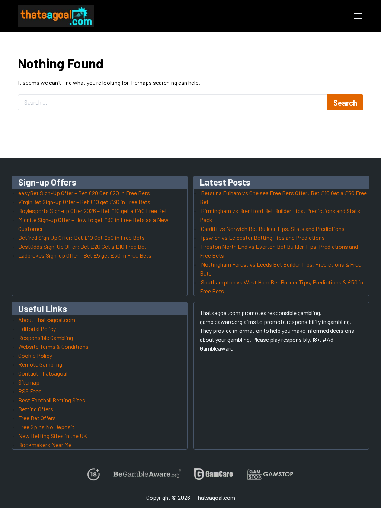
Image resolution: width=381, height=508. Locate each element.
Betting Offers (35, 408)
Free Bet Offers (37, 417)
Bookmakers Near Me (44, 444)
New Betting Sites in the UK (52, 435)
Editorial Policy (37, 328)
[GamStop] (270, 474)
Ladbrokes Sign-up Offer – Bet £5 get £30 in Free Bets (84, 255)
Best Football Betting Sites (51, 399)
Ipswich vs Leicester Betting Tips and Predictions (263, 237)
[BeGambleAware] (146, 474)
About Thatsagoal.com (46, 319)
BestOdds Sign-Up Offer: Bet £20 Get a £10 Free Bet (82, 246)
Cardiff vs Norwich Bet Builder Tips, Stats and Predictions (273, 228)
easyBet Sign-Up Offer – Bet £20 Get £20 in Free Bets (84, 192)
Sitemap (28, 382)
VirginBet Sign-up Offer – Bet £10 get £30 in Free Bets (84, 201)
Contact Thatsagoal (42, 373)
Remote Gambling (40, 364)
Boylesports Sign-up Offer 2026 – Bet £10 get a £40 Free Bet (92, 210)
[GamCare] (213, 474)
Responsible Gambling (45, 337)
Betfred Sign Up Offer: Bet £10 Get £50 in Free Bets (81, 237)
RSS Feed (30, 391)
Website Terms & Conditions (53, 346)
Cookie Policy (35, 355)
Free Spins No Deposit (46, 426)
